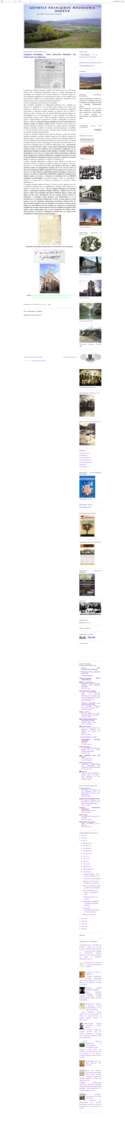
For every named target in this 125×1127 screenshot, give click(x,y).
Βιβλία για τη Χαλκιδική (89, 914)
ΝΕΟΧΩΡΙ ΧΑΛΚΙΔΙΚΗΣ (88, 822)
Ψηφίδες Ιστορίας (86, 762)
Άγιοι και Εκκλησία (87, 682)
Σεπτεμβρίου (87, 851)
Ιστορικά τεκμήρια (84, 462)
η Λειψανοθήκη (86, 726)
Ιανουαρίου (86, 871)
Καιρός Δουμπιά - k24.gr (89, 737)
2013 (83, 918)
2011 (83, 923)
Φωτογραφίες (83, 466)
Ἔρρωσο (84, 771)
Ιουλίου (85, 856)
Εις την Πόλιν (85, 712)
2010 (83, 926)
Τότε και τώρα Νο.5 (86, 758)
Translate (93, 57)
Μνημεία (81, 464)
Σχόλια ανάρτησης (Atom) (38, 360)
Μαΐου (85, 861)
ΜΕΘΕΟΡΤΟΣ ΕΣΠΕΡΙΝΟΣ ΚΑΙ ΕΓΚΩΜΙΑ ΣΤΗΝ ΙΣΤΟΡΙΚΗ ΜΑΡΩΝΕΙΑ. (90, 685)
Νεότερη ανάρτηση (29, 357)
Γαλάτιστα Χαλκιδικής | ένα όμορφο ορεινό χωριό (90, 703)
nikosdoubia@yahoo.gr (86, 65)
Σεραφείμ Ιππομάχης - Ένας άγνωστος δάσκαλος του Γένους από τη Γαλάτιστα (50, 55)
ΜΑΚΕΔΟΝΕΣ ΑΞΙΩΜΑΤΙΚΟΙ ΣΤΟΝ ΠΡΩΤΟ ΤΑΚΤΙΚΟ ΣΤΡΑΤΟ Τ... (91, 903)
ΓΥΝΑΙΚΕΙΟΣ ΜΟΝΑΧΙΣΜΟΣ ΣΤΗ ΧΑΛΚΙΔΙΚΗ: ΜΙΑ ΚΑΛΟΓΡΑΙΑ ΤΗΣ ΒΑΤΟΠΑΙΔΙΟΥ (90, 765)
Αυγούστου (86, 853)
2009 (83, 929)
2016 (83, 835)
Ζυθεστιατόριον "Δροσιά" (88, 810)
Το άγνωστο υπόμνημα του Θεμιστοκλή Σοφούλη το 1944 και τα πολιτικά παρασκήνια (90, 802)
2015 (83, 838)
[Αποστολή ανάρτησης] (49, 304)
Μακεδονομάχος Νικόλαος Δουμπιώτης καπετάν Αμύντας (92, 1025)
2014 (83, 840)
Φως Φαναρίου (86, 788)
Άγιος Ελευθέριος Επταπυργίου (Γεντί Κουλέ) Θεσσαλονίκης (92, 1096)
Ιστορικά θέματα (84, 457)
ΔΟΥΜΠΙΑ (82, 455)
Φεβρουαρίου (87, 869)
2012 (83, 921)
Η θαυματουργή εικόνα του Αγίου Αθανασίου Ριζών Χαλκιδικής (92, 1063)
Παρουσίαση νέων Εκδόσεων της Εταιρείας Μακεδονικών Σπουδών (92, 964)
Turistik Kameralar (87, 675)
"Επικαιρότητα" (83, 453)
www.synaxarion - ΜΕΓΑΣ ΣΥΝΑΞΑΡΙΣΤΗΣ (90, 678)
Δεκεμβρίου (86, 843)
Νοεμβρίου (86, 845)
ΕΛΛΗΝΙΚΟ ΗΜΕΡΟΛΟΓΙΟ (89, 719)
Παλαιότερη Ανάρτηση (69, 357)
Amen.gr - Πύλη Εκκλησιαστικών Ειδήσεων (90, 668)
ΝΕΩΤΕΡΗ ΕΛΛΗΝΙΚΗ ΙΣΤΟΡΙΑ (90, 798)
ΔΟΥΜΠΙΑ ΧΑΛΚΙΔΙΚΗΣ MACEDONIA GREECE (62, 9)
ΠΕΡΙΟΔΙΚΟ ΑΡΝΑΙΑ (85, 507)
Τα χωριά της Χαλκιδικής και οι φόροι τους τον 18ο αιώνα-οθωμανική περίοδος (92, 947)
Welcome (84, 742)
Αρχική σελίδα (38, 357)
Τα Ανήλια (84, 815)
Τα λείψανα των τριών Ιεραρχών (92, 878)
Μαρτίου (85, 866)
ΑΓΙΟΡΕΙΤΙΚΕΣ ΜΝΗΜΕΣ (88, 691)
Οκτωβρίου (86, 848)
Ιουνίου (85, 858)
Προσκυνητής (85, 746)
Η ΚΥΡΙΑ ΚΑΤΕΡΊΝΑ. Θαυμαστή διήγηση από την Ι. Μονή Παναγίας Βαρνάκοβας (90, 749)
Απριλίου (85, 864)
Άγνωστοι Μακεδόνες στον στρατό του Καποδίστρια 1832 (90, 892)
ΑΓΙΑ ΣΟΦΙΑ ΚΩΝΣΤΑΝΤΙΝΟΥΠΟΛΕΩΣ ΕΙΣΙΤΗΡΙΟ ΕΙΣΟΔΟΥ (91, 910)
